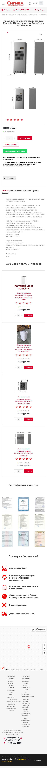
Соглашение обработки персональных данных (11, 707)
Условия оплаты (11, 682)
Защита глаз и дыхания (26, 725)
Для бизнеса (25, 676)
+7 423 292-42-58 (23, 10)
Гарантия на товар (11, 691)
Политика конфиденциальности (13, 700)
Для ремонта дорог (25, 688)
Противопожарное (27, 696)
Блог (10, 694)
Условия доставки (11, 686)
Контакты (10, 697)
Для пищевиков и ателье (25, 720)
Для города (26, 678)
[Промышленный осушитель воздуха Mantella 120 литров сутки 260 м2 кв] (25, 54)
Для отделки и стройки (25, 714)
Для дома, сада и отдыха (25, 683)
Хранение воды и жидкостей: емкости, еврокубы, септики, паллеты (26, 705)
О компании (11, 676)
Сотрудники (11, 678)
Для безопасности (25, 693)
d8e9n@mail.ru (8, 10)
